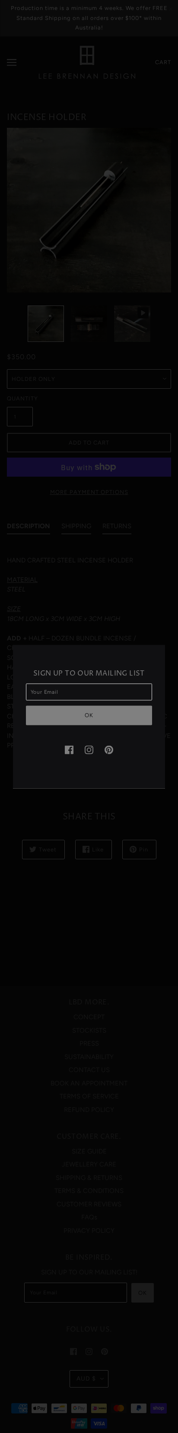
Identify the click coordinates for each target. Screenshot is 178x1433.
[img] (69, 749)
